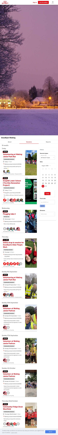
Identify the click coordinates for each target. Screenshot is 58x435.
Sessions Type (44, 155)
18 (49, 180)
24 (46, 183)
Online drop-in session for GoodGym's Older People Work (13, 244)
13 (55, 177)
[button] (52, 2)
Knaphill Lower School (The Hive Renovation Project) (12, 183)
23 (43, 183)
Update (42, 205)
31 (46, 186)
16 (43, 180)
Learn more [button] (14, 432)
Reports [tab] (48, 142)
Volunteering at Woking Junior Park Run (12, 155)
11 (49, 177)
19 (52, 180)
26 (52, 183)
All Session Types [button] (45, 157)
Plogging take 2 (9, 214)
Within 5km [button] (44, 214)
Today (47, 193)
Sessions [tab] (29, 142)
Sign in (35, 2)
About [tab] (9, 142)
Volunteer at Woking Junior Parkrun (11, 309)
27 (55, 183)
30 (43, 186)
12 (52, 177)
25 (49, 183)
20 (55, 180)
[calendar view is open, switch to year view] (50, 166)
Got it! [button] (50, 431)
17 (46, 180)
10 (46, 177)
